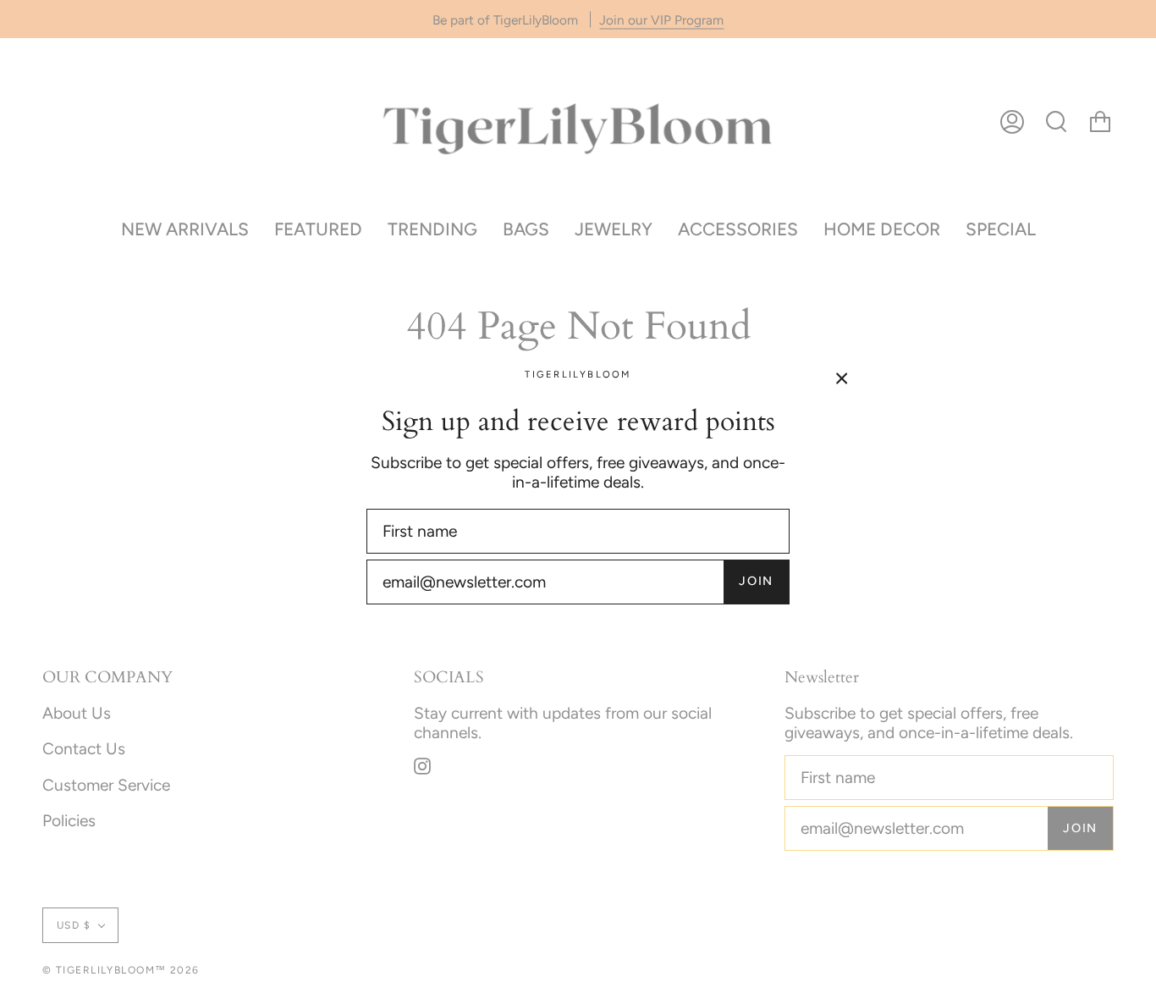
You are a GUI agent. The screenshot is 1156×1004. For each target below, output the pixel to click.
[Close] (842, 376)
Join (756, 580)
